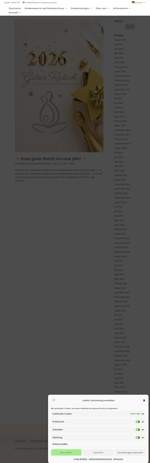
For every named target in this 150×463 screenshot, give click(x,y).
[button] (144, 400)
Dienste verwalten (60, 444)
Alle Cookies (66, 452)
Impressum (118, 459)
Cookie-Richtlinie (80, 459)
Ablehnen (98, 452)
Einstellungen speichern (130, 452)
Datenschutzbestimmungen (100, 459)
